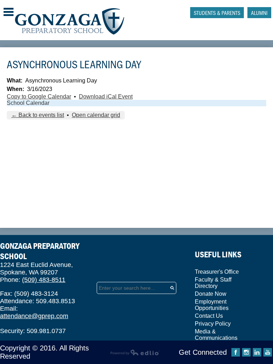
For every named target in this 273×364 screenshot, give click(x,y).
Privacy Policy (213, 324)
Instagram (246, 352)
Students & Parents (217, 12)
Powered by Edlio (135, 352)
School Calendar (28, 103)
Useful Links (218, 254)
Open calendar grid (96, 115)
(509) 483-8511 (43, 279)
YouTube (267, 352)
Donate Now (210, 294)
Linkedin (257, 352)
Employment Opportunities (212, 305)
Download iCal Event (106, 96)
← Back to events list (37, 115)
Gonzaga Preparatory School (70, 21)
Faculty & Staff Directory (213, 283)
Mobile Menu (9, 12)
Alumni (259, 12)
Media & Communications (216, 334)
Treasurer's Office (217, 272)
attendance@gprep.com (34, 316)
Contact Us (209, 316)
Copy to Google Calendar (39, 96)
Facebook (235, 352)
